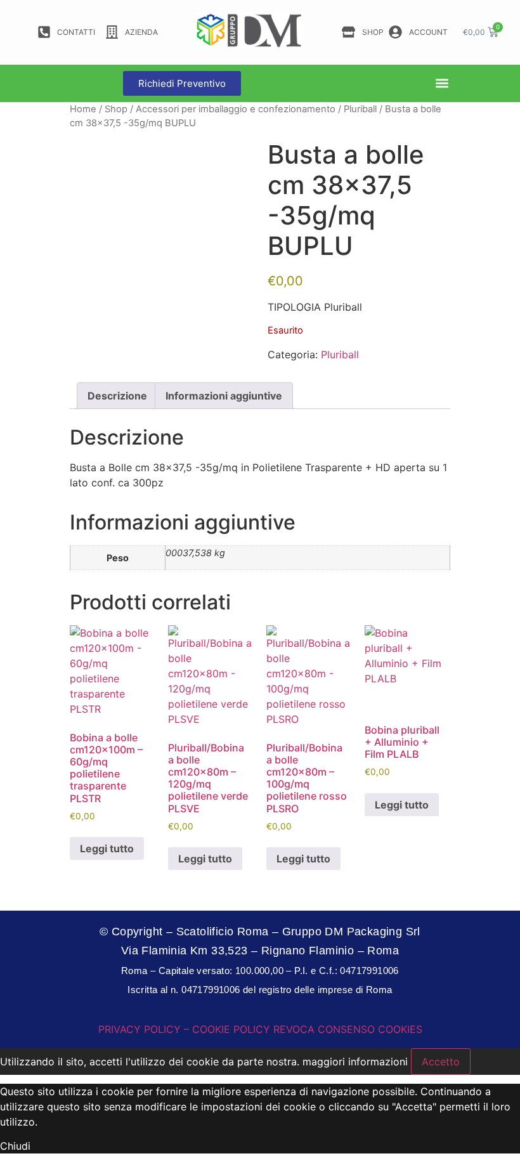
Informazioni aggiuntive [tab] (224, 395)
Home (83, 109)
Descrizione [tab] (117, 395)
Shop (116, 109)
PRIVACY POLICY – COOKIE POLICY (184, 1029)
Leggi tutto (107, 848)
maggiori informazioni (355, 1061)
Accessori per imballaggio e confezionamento (235, 109)
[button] (442, 83)
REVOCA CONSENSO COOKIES (347, 1029)
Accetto (441, 1061)
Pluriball (360, 109)
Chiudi (15, 1146)
